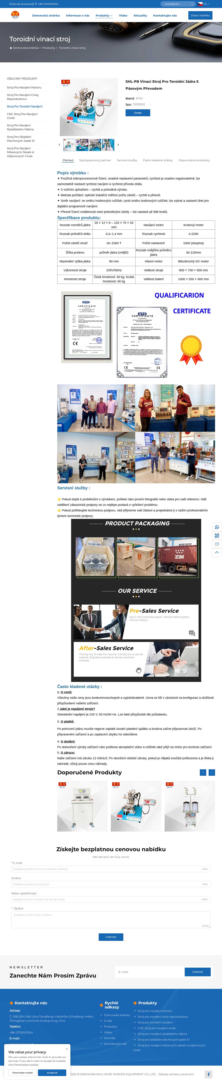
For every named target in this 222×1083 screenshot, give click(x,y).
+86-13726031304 (48, 4)
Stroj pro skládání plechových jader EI (21, 138)
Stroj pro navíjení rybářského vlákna (20, 127)
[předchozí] (59, 145)
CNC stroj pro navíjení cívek (22, 116)
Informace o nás (77, 15)
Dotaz (138, 112)
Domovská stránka (46, 15)
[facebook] (208, 1074)
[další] (118, 145)
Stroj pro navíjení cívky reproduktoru (23, 96)
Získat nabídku (200, 15)
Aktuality (140, 15)
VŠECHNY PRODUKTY (22, 78)
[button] (203, 772)
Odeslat (111, 937)
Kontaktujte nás (165, 15)
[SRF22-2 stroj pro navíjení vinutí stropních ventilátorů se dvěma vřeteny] (82, 806)
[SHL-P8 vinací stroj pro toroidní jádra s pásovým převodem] (136, 806)
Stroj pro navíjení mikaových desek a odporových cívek (20, 152)
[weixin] (217, 535)
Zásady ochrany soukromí (176, 1074)
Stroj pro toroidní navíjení (24, 106)
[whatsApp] (217, 527)
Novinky (110, 1038)
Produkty (102, 15)
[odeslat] (192, 4)
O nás (108, 1021)
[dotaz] (217, 544)
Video (123, 15)
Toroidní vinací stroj (72, 48)
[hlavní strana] (15, 15)
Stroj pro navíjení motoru (24, 87)
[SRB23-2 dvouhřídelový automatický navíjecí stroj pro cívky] (190, 806)
